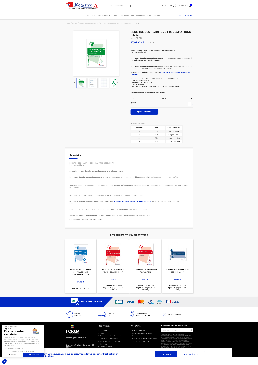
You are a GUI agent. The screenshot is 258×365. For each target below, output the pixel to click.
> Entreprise (102, 330)
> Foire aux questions (138, 330)
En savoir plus (191, 354)
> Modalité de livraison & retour (141, 333)
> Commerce (103, 344)
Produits (90, 15)
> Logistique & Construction (108, 339)
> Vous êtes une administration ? (142, 336)
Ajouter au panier (144, 112)
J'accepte (166, 354)
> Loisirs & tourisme (105, 347)
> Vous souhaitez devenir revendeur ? (144, 339)
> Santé (101, 333)
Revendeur (140, 16)
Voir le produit (80, 263)
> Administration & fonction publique (111, 341)
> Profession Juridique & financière (110, 336)
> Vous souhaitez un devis (140, 341)
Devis (115, 16)
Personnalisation (127, 16)
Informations (104, 15)
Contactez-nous (154, 16)
